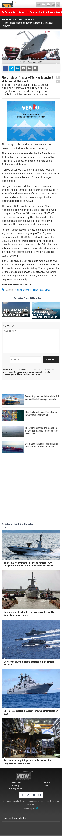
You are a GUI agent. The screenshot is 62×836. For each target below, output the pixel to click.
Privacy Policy (15, 788)
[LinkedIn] (17, 68)
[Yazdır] (29, 68)
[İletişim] (53, 4)
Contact (46, 782)
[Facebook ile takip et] (22, 795)
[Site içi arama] (58, 4)
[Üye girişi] (34, 795)
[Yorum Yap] (35, 68)
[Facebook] (5, 68)
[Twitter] (11, 68)
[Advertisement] (31, 489)
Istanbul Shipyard (23, 289)
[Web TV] (43, 4)
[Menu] (38, 4)
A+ (58, 77)
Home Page (16, 782)
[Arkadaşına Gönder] (23, 68)
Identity (15, 785)
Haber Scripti (28, 808)
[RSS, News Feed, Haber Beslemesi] (28, 795)
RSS (46, 785)
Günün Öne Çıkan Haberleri (14, 818)
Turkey (47, 289)
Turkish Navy (37, 289)
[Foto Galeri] (48, 4)
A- (58, 81)
